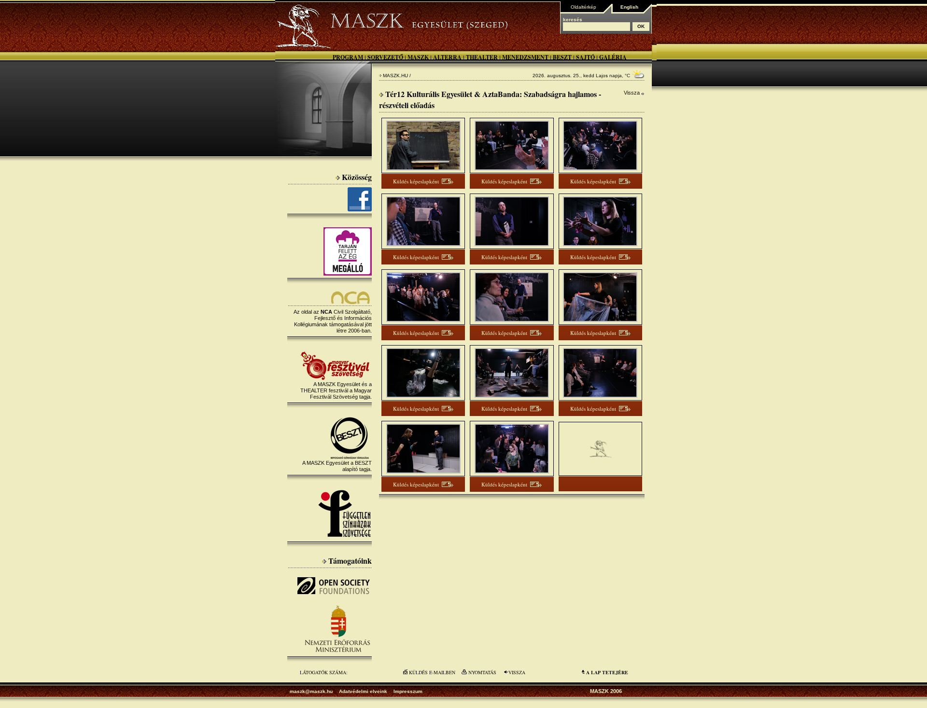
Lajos (602, 75)
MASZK (418, 57)
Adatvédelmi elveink (363, 691)
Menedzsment (525, 57)
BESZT (562, 57)
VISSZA (516, 672)
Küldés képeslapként (416, 181)
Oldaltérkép (583, 7)
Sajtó (585, 57)
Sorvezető (385, 57)
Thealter (482, 57)
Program (348, 57)
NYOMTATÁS (482, 672)
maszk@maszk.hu (311, 691)
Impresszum (407, 691)
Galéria (613, 57)
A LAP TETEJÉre (607, 672)
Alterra (447, 57)
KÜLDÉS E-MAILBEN (432, 672)
